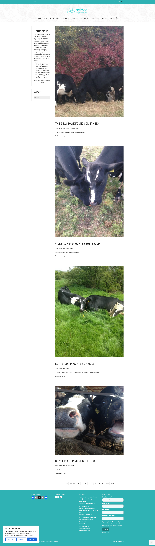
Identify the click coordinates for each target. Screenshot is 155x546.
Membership (95, 18)
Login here (82, 523)
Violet (77, 128)
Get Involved (85, 18)
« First (65, 484)
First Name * (106, 503)
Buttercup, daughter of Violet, (75, 363)
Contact (104, 18)
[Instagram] (33, 2)
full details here (117, 525)
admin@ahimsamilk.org (85, 499)
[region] (21, 534)
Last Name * (106, 509)
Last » (113, 484)
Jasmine (72, 128)
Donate (111, 18)
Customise (10, 539)
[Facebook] (31, 2)
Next (107, 484)
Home (39, 18)
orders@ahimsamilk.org (85, 514)
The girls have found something (77, 123)
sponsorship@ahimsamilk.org (87, 508)
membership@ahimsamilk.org (87, 503)
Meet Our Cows (54, 18)
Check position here (84, 528)
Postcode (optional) (108, 515)
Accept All (31, 539)
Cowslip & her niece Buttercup (75, 461)
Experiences (65, 18)
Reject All (21, 539)
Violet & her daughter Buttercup (77, 243)
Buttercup (66, 128)
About (45, 18)
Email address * (107, 497)
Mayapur (121, 542)
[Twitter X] (36, 2)
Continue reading (60, 136)
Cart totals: (118, 2)
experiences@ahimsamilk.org (87, 519)
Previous (72, 484)
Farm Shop (75, 18)
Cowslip (72, 465)
